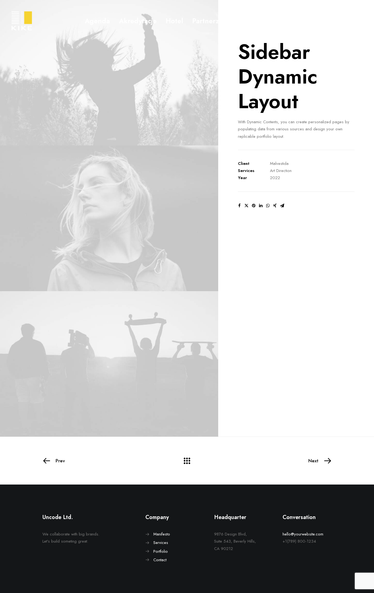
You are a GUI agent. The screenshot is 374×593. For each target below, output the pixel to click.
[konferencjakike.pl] (22, 21)
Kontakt (243, 21)
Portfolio (160, 551)
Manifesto (161, 534)
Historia (277, 21)
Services (160, 543)
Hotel (174, 21)
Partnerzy (207, 21)
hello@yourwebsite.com (303, 534)
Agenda (97, 21)
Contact (159, 560)
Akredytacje (138, 21)
